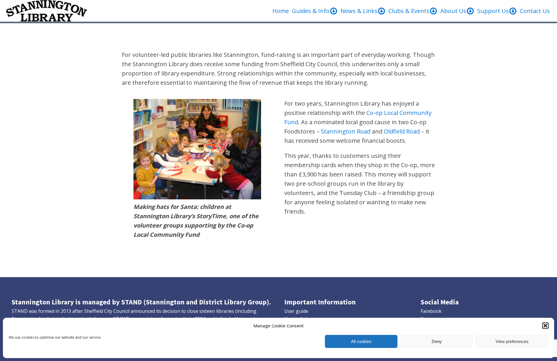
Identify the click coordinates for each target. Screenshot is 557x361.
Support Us (493, 11)
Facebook (431, 311)
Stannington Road (345, 131)
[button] (545, 325)
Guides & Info (311, 11)
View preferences (512, 341)
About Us (453, 11)
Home (280, 11)
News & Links (359, 11)
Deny (437, 341)
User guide (296, 311)
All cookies (361, 341)
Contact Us (535, 11)
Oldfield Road (402, 131)
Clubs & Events (408, 11)
